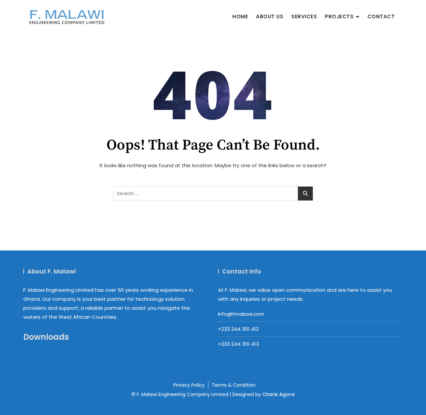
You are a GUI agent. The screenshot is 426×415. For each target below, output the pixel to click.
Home (240, 16)
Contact (381, 16)
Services (304, 16)
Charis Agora (278, 394)
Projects (339, 16)
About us (269, 16)
